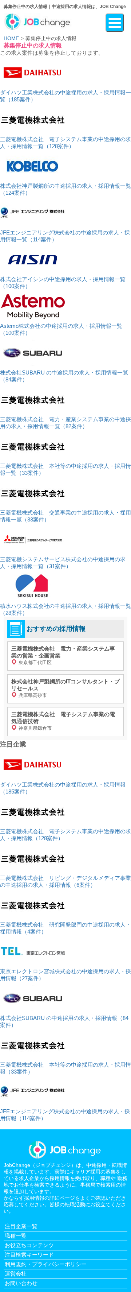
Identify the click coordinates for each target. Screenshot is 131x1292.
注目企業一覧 (21, 1226)
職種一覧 (16, 1236)
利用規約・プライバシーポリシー (46, 1264)
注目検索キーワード (29, 1255)
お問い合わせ (21, 1283)
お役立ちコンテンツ (29, 1245)
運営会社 (16, 1273)
